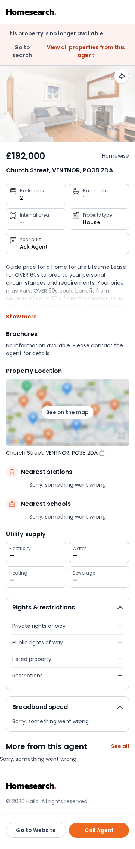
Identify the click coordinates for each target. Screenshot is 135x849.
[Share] (121, 76)
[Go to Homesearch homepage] (31, 12)
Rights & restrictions (43, 607)
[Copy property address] (102, 453)
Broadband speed (40, 707)
